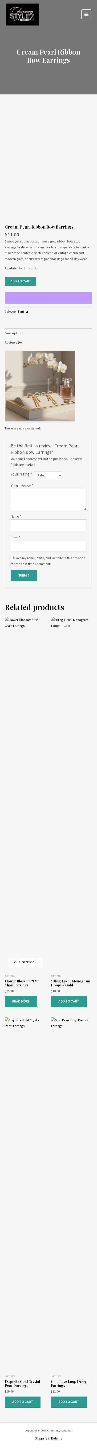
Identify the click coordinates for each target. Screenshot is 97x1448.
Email (15, 537)
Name (16, 516)
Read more (21, 1001)
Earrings (23, 312)
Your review (22, 485)
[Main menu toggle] (86, 14)
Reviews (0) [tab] (13, 342)
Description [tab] (13, 333)
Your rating (21, 474)
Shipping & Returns (48, 1438)
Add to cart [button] (68, 1001)
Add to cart (20, 281)
